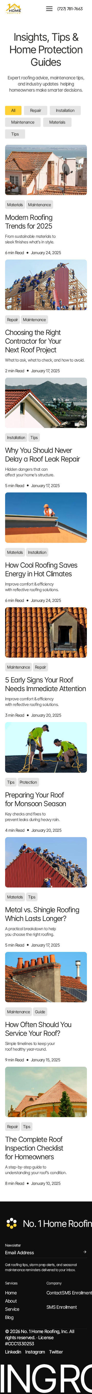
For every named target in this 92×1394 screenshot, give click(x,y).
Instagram (35, 1352)
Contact (54, 1292)
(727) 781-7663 (70, 8)
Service (12, 1309)
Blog (9, 1317)
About (11, 1300)
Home (11, 1292)
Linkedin (13, 1352)
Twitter (56, 1352)
